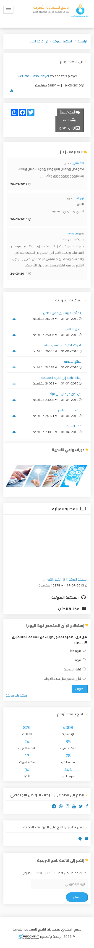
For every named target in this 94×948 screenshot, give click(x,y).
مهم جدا (75, 651)
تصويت (79, 689)
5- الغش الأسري (54, 579)
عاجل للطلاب (73, 329)
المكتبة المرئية (65, 508)
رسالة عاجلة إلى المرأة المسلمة (61, 378)
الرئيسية (82, 41)
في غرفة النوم (38, 41)
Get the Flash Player (33, 75)
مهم (78, 660)
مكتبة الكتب (69, 608)
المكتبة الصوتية (62, 41)
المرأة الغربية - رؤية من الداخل (62, 313)
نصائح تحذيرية (72, 361)
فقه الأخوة (73, 426)
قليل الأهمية (72, 669)
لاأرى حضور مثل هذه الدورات (62, 679)
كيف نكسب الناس (69, 410)
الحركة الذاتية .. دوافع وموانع (62, 345)
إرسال (76, 897)
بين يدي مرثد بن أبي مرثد (65, 394)
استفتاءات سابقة (17, 695)
